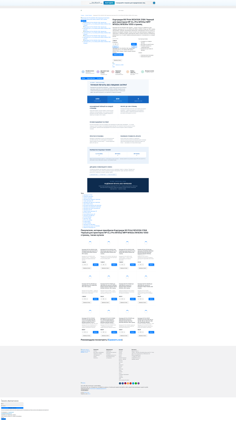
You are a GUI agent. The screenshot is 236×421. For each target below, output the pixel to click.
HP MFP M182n (86, 221)
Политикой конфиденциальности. (98, 388)
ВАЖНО (104, 7)
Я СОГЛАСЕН (84, 390)
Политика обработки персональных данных (130, 7)
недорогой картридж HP (89, 227)
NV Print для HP (87, 212)
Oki (119, 363)
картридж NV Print (87, 195)
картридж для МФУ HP (88, 215)
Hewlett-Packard (88, 15)
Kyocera (120, 360)
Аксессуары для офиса (124, 380)
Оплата (82, 7)
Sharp (120, 370)
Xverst (89, 393)
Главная (82, 15)
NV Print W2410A (87, 217)
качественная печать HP (89, 214)
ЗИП (120, 378)
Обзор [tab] (83, 78)
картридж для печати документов (91, 208)
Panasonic (121, 364)
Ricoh (120, 367)
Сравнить (134, 46)
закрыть (3, 419)
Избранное (115, 46)
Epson (120, 356)
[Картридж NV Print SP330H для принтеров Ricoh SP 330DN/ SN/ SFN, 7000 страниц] (90, 277)
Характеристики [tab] (91, 78)
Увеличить (83, 20)
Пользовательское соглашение (146, 7)
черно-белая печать (88, 203)
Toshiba (120, 371)
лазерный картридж (88, 196)
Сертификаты (110, 7)
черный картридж (87, 197)
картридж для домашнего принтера (92, 206)
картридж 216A (87, 218)
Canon (120, 355)
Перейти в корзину (118, 54)
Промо (119, 7)
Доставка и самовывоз (88, 7)
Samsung (121, 369)
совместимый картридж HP (90, 211)
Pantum (120, 366)
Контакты (115, 7)
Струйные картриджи (124, 374)
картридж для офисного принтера (91, 202)
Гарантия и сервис (98, 7)
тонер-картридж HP (88, 200)
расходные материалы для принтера (92, 205)
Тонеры (120, 375)
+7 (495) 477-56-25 (136, 356)
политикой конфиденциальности (7, 413)
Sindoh (120, 352)
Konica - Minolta (122, 359)
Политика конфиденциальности (159, 7)
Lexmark (121, 362)
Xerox (120, 373)
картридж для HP (87, 209)
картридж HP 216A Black (89, 224)
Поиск (133, 10)
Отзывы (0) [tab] (99, 78)
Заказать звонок (135, 359)
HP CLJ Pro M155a (87, 220)
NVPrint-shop (86, 392)
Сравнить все (115, 340)
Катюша (120, 351)
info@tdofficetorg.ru (136, 357)
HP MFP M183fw (87, 223)
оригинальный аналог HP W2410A (91, 226)
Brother (120, 353)
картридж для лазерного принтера (91, 199)
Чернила (121, 377)
